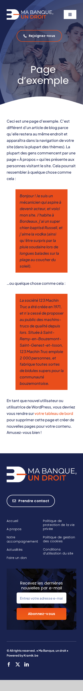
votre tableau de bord (54, 413)
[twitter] (17, 664)
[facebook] (9, 664)
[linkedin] (26, 664)
